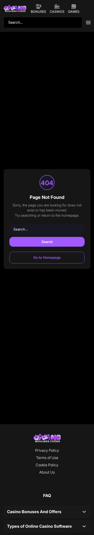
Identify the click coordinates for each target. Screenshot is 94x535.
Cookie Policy (47, 465)
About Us (47, 472)
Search (47, 242)
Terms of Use (47, 457)
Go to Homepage (47, 257)
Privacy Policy (47, 450)
